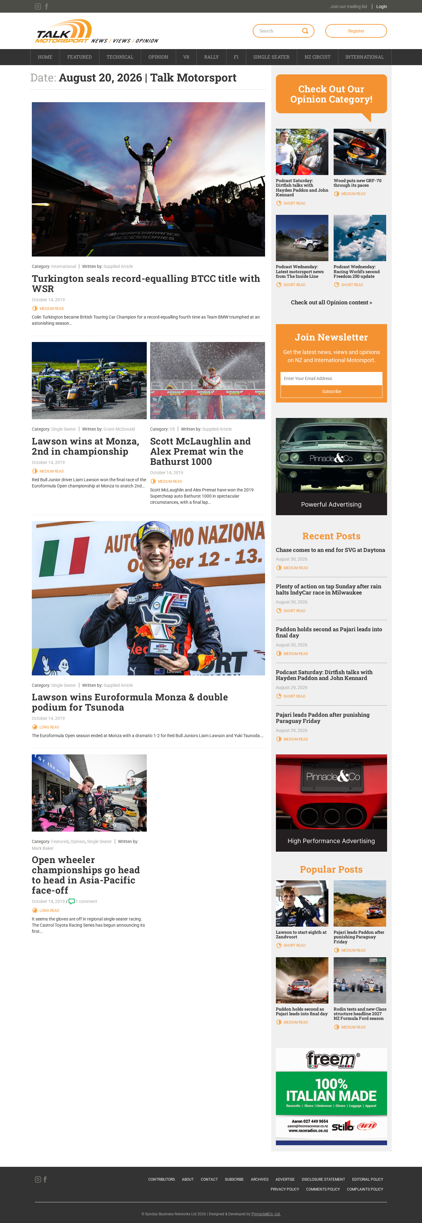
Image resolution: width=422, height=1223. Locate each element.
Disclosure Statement (323, 1179)
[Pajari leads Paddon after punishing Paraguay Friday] (360, 903)
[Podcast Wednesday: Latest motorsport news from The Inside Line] (302, 237)
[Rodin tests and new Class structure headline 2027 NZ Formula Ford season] (360, 979)
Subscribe (234, 1179)
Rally (211, 57)
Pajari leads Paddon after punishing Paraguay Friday (323, 717)
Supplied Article (118, 266)
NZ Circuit (318, 57)
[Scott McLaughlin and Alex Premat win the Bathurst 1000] (207, 380)
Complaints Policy (365, 1189)
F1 (236, 57)
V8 (186, 57)
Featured (79, 57)
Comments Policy (323, 1189)
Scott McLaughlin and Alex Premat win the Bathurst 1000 (200, 451)
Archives (259, 1179)
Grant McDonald (119, 429)
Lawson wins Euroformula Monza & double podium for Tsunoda (130, 702)
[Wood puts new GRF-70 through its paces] (360, 151)
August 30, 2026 (291, 559)
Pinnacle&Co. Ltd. (266, 1214)
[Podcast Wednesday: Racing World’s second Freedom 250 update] (360, 237)
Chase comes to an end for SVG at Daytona (330, 549)
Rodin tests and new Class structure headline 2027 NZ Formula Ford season (360, 1013)
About (188, 1179)
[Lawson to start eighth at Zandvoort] (302, 903)
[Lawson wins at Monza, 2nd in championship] (89, 380)
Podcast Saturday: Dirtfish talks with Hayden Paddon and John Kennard (302, 187)
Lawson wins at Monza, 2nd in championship (85, 446)
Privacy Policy (285, 1189)
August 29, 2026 (291, 687)
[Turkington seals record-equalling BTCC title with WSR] (148, 179)
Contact (209, 1179)
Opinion (158, 57)
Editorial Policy (367, 1179)
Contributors (161, 1179)
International (364, 57)
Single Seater (271, 57)
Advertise (285, 1179)
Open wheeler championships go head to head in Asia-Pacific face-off (86, 875)
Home (45, 57)
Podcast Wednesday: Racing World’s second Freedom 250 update (357, 271)
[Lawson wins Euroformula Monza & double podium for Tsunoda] (148, 598)
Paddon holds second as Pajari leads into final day (329, 632)
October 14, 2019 (48, 299)
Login (381, 6)
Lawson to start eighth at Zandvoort (301, 934)
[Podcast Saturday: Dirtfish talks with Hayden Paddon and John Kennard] (302, 151)
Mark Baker (43, 848)
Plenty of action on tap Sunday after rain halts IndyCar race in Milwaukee (328, 589)
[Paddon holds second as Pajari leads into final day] (302, 979)
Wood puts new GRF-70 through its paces (358, 182)
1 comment (86, 901)
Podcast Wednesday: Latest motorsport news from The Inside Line (300, 271)
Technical (120, 57)
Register (356, 31)
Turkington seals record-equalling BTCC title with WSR (146, 283)
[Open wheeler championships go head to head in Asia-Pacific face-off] (89, 793)
